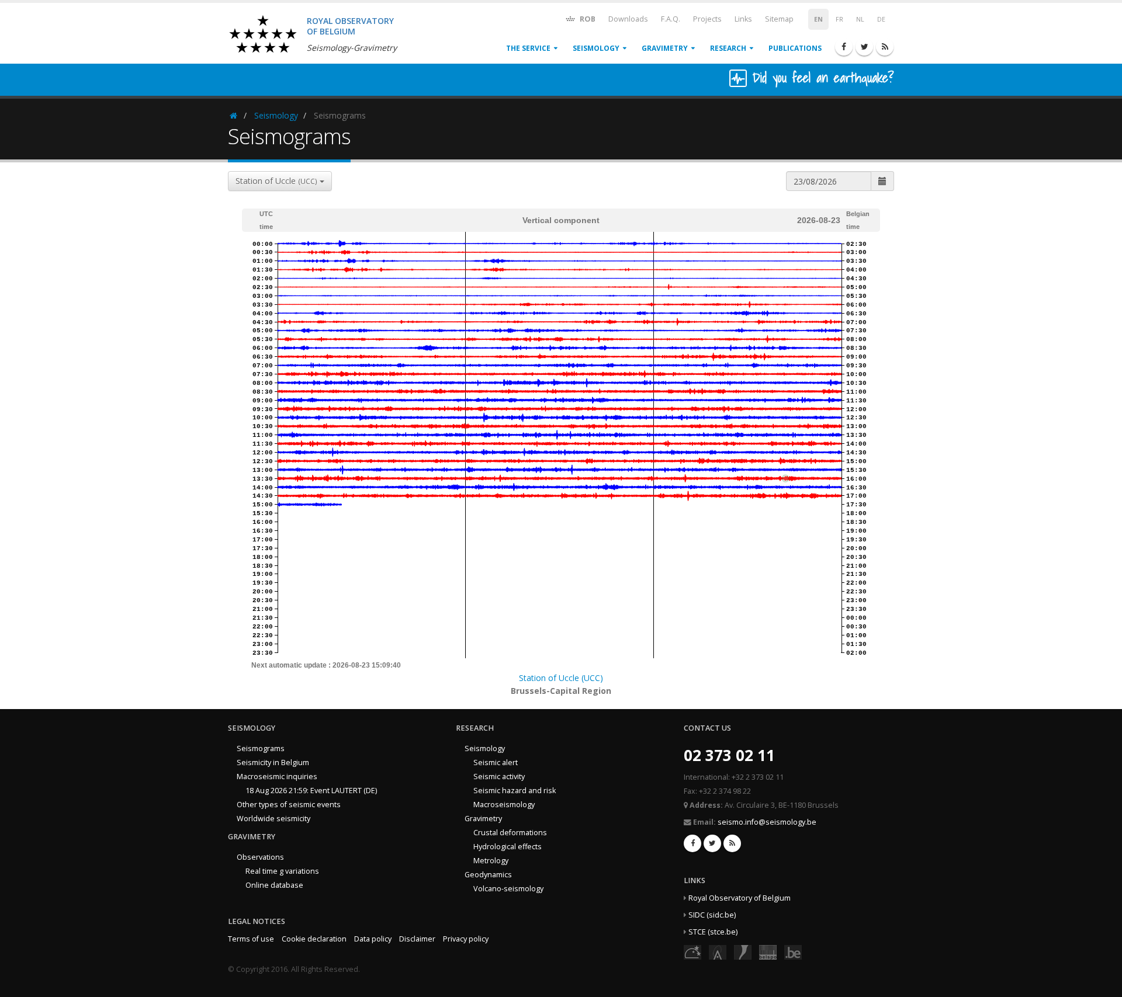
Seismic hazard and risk (514, 790)
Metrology (490, 861)
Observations (260, 857)
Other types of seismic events (289, 805)
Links (743, 19)
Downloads (628, 19)
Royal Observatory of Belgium (739, 898)
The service (528, 48)
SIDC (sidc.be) (712, 915)
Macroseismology (504, 805)
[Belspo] (768, 952)
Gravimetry (665, 48)
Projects (707, 19)
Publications (795, 48)
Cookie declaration (314, 939)
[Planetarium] (692, 952)
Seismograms (261, 748)
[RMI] (743, 952)
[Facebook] (844, 46)
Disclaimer (417, 939)
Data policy (373, 939)
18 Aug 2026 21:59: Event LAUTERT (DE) (311, 790)
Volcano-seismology (508, 889)
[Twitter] (864, 46)
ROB (586, 19)
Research (728, 48)
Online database (274, 885)
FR (839, 19)
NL (860, 19)
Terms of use (251, 939)
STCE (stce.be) (712, 932)
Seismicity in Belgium (273, 762)
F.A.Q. (670, 19)
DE (881, 19)
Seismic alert (495, 762)
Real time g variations (282, 871)
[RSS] (885, 46)
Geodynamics (488, 875)
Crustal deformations (510, 833)
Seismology (596, 48)
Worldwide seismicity (273, 819)
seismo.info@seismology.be (767, 822)
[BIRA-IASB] (717, 952)
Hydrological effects (507, 847)
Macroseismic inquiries (277, 776)
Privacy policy (466, 939)
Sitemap (779, 19)
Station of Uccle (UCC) (561, 677)
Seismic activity (499, 776)
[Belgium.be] (793, 952)
